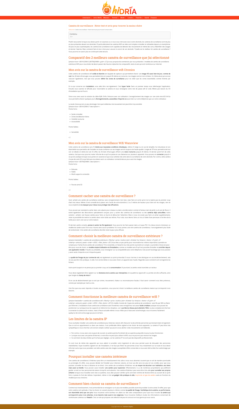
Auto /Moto (97, 18)
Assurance (86, 18)
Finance (154, 18)
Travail (114, 18)
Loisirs (130, 18)
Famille (139, 18)
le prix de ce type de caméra (145, 375)
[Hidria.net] (119, 7)
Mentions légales (128, 406)
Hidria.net (71, 29)
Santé (147, 18)
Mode (122, 18)
